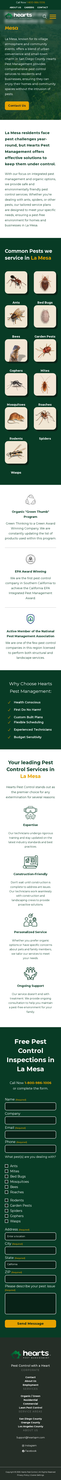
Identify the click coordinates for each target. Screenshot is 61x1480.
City (14, 1243)
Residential (31, 1400)
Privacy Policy (23, 1475)
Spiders (16, 1210)
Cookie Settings (37, 1475)
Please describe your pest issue (30, 1288)
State (15, 1258)
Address (17, 1229)
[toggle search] (45, 16)
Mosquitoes (19, 1181)
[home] (19, 16)
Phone (16, 1142)
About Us (15, 7)
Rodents (17, 1200)
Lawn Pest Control (30, 1407)
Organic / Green (30, 1396)
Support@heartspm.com (30, 1437)
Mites (14, 1171)
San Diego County (30, 1418)
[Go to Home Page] (30, 1357)
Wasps (15, 1221)
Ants (14, 1166)
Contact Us (17, 105)
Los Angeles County (30, 1426)
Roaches (17, 1192)
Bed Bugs (18, 1176)
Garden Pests (21, 1205)
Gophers (17, 1216)
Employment (30, 1384)
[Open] (53, 17)
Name (15, 1099)
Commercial (30, 1403)
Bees (14, 1187)
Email (15, 1127)
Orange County (30, 1422)
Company (12, 1113)
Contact (42, 7)
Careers (29, 7)
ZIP (13, 1272)
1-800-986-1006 (36, 2)
